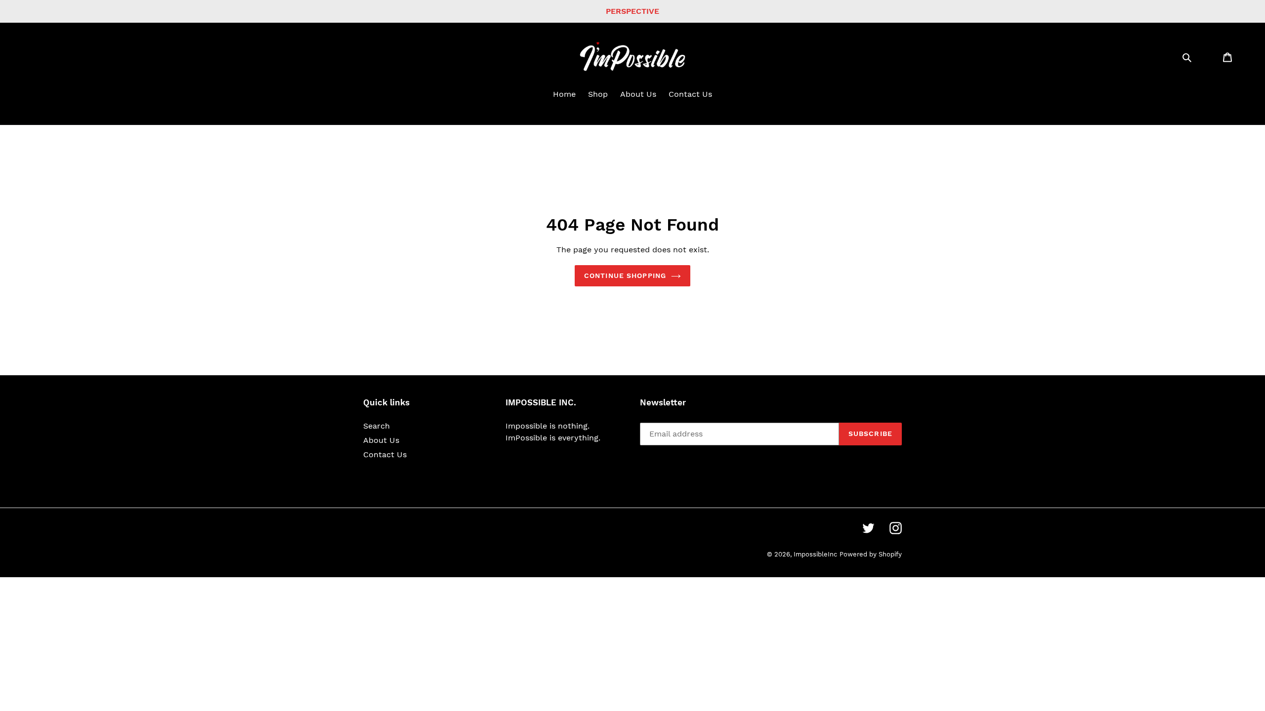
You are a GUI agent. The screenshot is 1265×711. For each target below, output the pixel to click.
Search (376, 426)
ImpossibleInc (815, 554)
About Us (381, 440)
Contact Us (385, 454)
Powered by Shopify (871, 554)
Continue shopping (625, 275)
